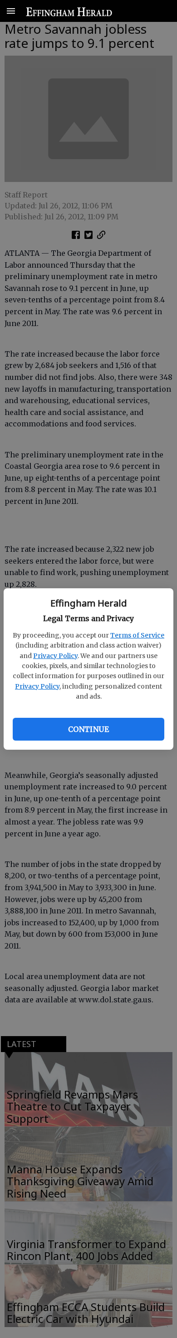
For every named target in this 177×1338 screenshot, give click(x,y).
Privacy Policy (55, 656)
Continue (88, 729)
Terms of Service (137, 635)
